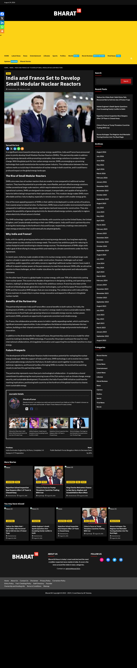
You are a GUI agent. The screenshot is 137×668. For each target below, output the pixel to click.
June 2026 (100, 161)
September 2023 (103, 302)
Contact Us (24, 581)
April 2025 (100, 220)
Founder (49, 583)
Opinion (10, 61)
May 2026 (100, 165)
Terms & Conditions (34, 586)
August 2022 (101, 340)
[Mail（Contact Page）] (27, 409)
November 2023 (103, 293)
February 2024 (102, 280)
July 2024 (100, 259)
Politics (63, 56)
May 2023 (100, 319)
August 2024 (101, 255)
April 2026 (100, 169)
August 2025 (101, 203)
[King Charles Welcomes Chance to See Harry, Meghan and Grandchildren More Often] (79, 475)
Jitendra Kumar (12, 89)
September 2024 (103, 250)
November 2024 (103, 242)
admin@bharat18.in (73, 568)
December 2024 (102, 238)
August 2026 (101, 152)
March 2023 (101, 327)
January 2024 (102, 285)
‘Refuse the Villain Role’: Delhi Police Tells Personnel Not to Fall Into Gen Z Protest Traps (18, 433)
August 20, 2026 (51, 496)
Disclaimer (34, 581)
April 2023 (100, 323)
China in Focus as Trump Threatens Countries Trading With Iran (47, 490)
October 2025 (102, 195)
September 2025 (103, 199)
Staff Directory (38, 583)
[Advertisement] (68, 37)
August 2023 (101, 306)
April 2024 (100, 272)
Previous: (25, 450)
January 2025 (102, 233)
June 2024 (100, 263)
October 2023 (102, 298)
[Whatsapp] (18, 148)
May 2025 (100, 216)
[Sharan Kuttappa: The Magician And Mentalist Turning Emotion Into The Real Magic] (120, 515)
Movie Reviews (93, 56)
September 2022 (103, 336)
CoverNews (76, 593)
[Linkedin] (15, 148)
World (73, 56)
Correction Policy (58, 581)
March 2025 (101, 225)
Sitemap (46, 586)
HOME (6, 56)
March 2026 (101, 173)
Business (100, 360)
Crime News (44, 427)
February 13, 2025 (25, 89)
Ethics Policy (9, 583)
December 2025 (102, 186)
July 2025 (100, 208)
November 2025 (103, 190)
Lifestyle (47, 56)
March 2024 (101, 276)
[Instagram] (36, 409)
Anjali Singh (41, 496)
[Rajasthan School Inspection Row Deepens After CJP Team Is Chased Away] (18, 475)
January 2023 (102, 332)
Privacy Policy (45, 581)
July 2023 (100, 310)
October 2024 (102, 246)
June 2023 (100, 315)
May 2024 (100, 268)
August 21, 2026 (23, 496)
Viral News (114, 56)
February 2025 (102, 229)
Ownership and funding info (14, 586)
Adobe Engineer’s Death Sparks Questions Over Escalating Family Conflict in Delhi (38, 433)
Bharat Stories (25, 61)
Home (6, 581)
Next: (71, 450)
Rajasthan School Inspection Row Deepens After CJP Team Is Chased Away (59, 433)
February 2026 (102, 178)
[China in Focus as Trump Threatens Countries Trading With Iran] (48, 475)
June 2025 (100, 212)
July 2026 (100, 156)
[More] (22, 148)
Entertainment (35, 56)
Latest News (16, 56)
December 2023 (102, 289)
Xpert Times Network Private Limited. (59, 404)
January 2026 (102, 182)
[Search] (131, 59)
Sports (55, 56)
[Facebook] (7, 148)
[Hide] (1, 35)
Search (98, 72)
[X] (11, 148)
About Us (14, 581)
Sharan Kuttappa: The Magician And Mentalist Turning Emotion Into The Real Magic (78, 433)
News (25, 56)
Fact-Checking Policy (23, 583)
